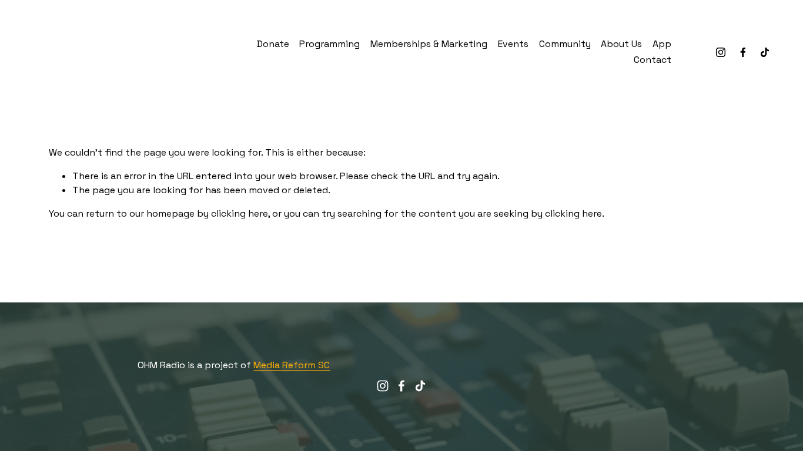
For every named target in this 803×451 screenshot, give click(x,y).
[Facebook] (743, 52)
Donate (273, 44)
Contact (652, 59)
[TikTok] (765, 52)
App (662, 44)
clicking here (239, 213)
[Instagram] (721, 52)
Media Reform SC (291, 365)
